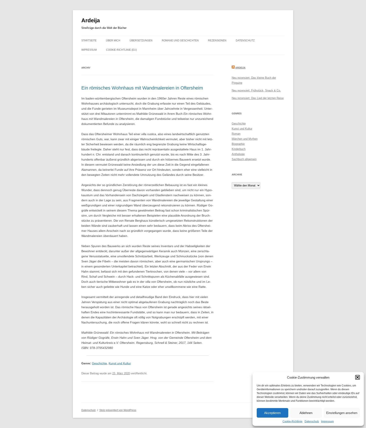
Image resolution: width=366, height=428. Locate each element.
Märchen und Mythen (245, 138)
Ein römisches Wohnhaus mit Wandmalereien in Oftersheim (142, 88)
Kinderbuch (238, 149)
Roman (236, 133)
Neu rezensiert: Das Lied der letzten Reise (258, 98)
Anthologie (238, 154)
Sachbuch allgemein (244, 159)
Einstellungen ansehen (341, 413)
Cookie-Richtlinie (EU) (121, 49)
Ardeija (90, 20)
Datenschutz (312, 421)
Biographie (238, 143)
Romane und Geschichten (180, 40)
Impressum (327, 421)
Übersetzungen (141, 40)
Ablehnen (305, 413)
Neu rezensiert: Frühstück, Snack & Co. (256, 90)
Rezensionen (217, 40)
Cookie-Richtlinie (292, 421)
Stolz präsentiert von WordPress (117, 410)
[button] (357, 377)
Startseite (89, 40)
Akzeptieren (272, 413)
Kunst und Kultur (120, 363)
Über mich (113, 40)
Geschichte (99, 363)
